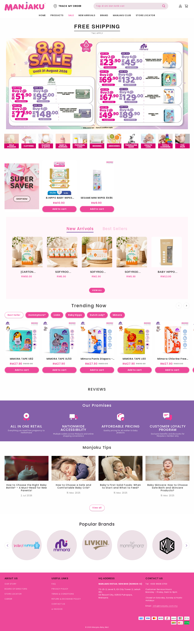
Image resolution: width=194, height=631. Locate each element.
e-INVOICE (57, 609)
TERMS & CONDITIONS (63, 593)
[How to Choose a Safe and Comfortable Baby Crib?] (73, 468)
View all (97, 507)
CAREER (8, 598)
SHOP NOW (21, 203)
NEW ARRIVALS (87, 15)
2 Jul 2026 (26, 495)
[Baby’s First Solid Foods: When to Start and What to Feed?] (120, 468)
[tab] (94, 124)
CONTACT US (58, 603)
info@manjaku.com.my (165, 605)
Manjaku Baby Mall (100, 627)
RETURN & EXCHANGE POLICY (66, 598)
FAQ (54, 583)
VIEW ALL (97, 290)
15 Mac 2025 (73, 492)
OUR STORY (10, 583)
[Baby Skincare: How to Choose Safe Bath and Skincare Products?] (167, 468)
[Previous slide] (8, 545)
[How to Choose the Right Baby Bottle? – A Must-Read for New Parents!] (26, 468)
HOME (42, 15)
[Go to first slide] (186, 545)
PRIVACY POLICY (60, 588)
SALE (71, 15)
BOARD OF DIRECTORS (16, 588)
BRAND (104, 15)
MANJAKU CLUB (122, 15)
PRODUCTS (57, 15)
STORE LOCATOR (145, 15)
